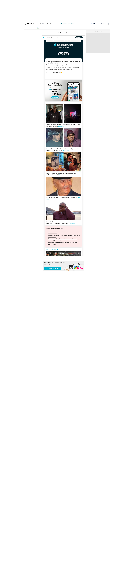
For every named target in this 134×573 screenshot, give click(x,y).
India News (47, 28)
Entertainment (56, 28)
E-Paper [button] (95, 23)
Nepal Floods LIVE (82, 28)
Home (26, 28)
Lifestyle (73, 28)
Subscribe (102, 23)
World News (66, 28)
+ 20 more (91, 28)
